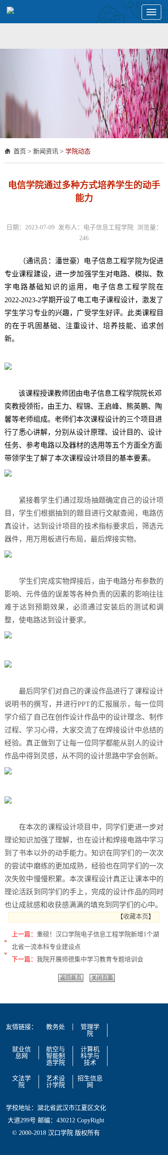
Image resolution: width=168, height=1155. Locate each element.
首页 (19, 151)
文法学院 (21, 1081)
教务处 (55, 1027)
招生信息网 (90, 1081)
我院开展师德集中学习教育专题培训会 (90, 959)
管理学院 (90, 1030)
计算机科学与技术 (90, 1056)
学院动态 (77, 151)
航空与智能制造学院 (55, 1056)
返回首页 (71, 978)
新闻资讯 (45, 151)
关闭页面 (102, 978)
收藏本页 (135, 916)
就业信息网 (21, 1052)
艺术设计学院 (55, 1081)
